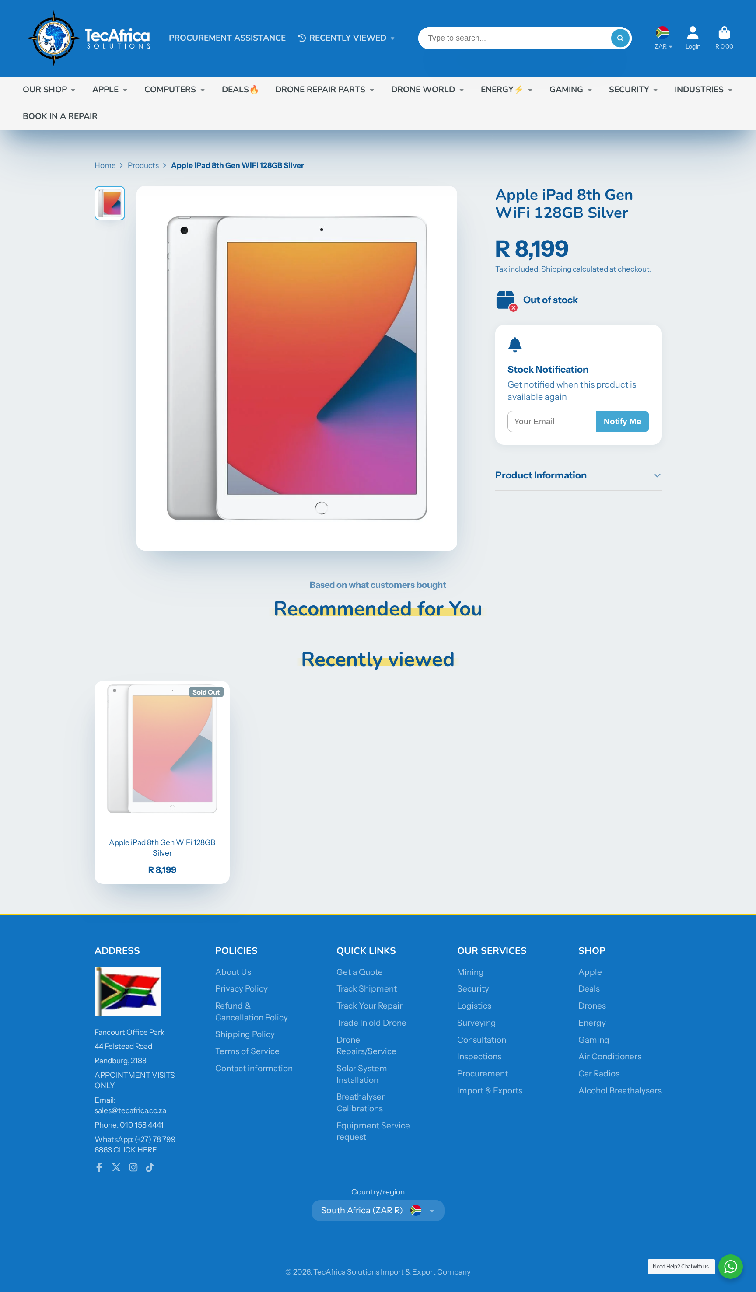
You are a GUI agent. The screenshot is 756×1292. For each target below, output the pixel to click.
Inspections (479, 1056)
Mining (470, 972)
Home (105, 165)
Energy (592, 1023)
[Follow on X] (116, 1167)
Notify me (622, 421)
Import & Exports (489, 1091)
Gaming (593, 1040)
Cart (724, 38)
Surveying (476, 1023)
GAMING (566, 89)
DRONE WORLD (423, 89)
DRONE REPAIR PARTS (320, 89)
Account (693, 38)
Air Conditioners (609, 1056)
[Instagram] (133, 1167)
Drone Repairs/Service (366, 1046)
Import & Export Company (426, 1271)
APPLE (105, 89)
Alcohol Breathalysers (620, 1091)
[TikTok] (150, 1167)
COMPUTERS (170, 89)
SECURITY (629, 89)
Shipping (556, 268)
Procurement (482, 1074)
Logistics (474, 1006)
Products (143, 165)
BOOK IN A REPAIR (60, 116)
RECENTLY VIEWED (347, 38)
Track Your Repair (369, 1006)
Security (473, 989)
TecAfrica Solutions (346, 1271)
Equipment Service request (373, 1131)
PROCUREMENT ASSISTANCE (227, 38)
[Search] (620, 38)
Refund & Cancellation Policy (251, 1012)
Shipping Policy (245, 1034)
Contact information (254, 1068)
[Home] (88, 38)
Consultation (481, 1040)
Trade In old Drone (371, 1023)
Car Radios (599, 1074)
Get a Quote (359, 972)
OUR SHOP (45, 89)
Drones (592, 1006)
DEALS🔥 (240, 89)
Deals (589, 989)
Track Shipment (366, 989)
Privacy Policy (241, 989)
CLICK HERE (135, 1149)
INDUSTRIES (699, 89)
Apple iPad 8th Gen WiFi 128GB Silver (162, 782)
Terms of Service (247, 1051)
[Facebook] (99, 1167)
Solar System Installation (361, 1074)
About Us (233, 972)
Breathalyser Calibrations (360, 1103)
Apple (590, 972)
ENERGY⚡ (502, 89)
